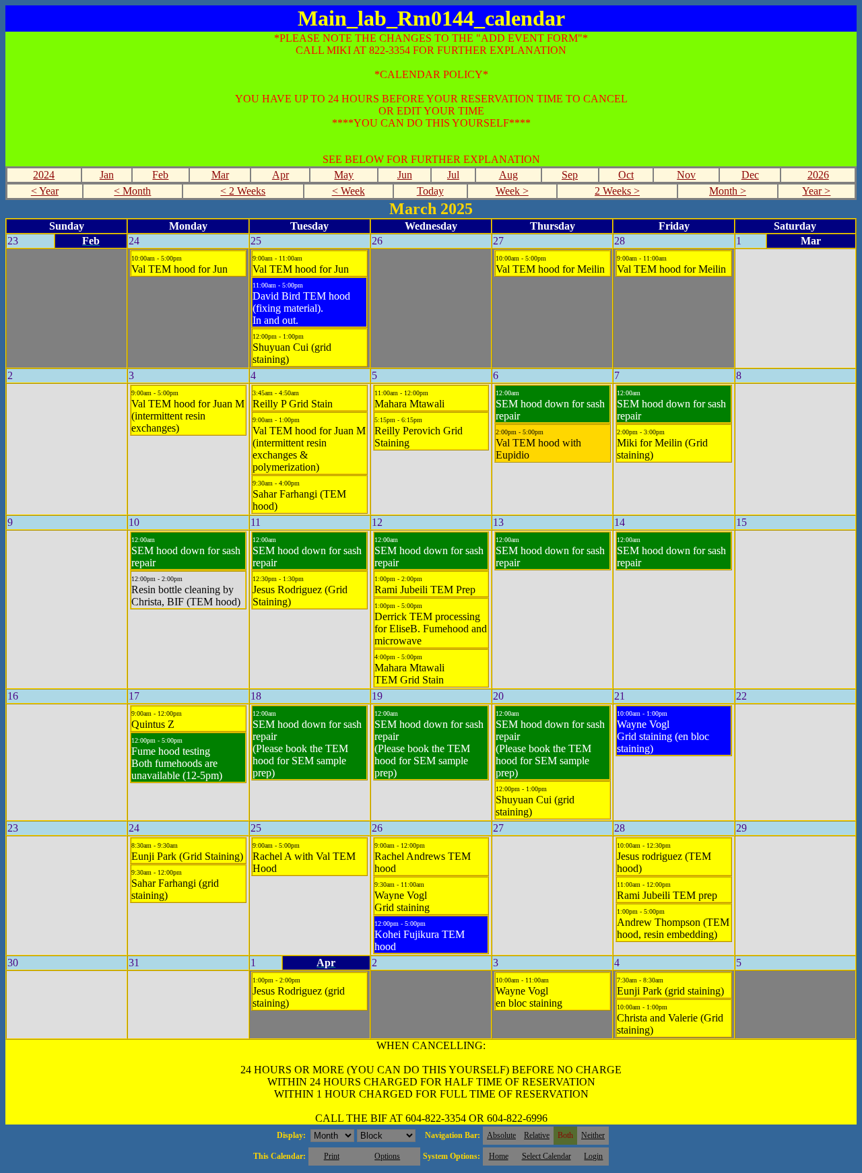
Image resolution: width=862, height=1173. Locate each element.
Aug (508, 174)
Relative (537, 1135)
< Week (348, 191)
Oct (626, 174)
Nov (686, 174)
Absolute (501, 1135)
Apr (280, 174)
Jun (404, 174)
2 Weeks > (617, 191)
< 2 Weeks (242, 191)
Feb (160, 174)
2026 (818, 174)
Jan (107, 174)
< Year (45, 191)
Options (387, 1156)
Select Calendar (546, 1156)
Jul (453, 174)
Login (593, 1156)
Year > (816, 191)
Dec (750, 174)
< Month (132, 191)
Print (331, 1156)
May (344, 174)
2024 (44, 174)
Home (498, 1156)
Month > (727, 191)
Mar (220, 174)
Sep (570, 174)
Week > (512, 191)
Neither (593, 1135)
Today (430, 191)
